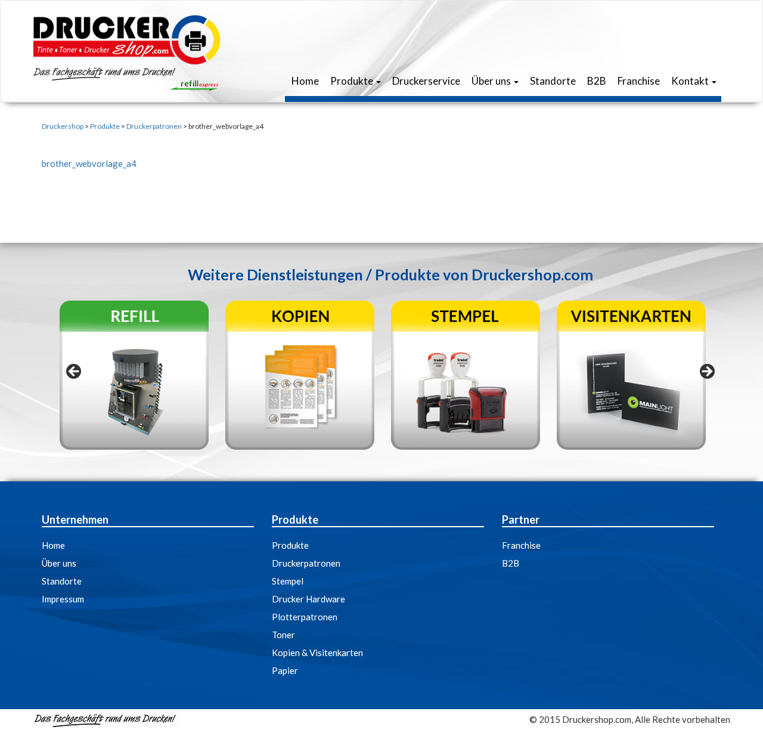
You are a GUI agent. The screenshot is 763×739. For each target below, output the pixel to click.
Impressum (63, 598)
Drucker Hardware (308, 598)
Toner (283, 634)
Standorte (552, 81)
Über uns (491, 81)
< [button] (74, 372)
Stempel (287, 581)
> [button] (706, 372)
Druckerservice (425, 81)
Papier (285, 670)
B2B (595, 81)
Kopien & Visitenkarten (317, 652)
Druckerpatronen (306, 563)
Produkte (351, 81)
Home (304, 81)
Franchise (638, 81)
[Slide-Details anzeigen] (134, 375)
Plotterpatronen (304, 616)
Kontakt (690, 81)
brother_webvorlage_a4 (89, 163)
